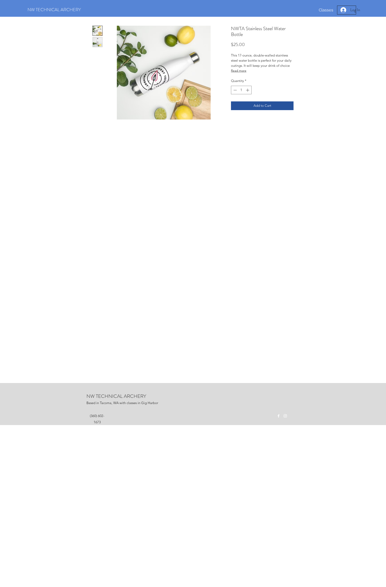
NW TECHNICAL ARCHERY (116, 396)
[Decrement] (235, 90)
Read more (238, 71)
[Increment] (248, 90)
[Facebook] (278, 416)
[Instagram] (285, 416)
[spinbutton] (241, 90)
